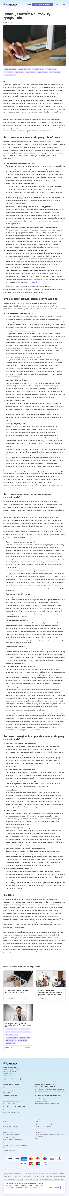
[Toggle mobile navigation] (64, 4)
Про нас (5, 1121)
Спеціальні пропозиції (9, 1150)
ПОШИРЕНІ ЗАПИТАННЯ (9, 1132)
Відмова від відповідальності (11, 1134)
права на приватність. (32, 282)
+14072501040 (7, 1075)
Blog (7, 11)
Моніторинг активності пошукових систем (47, 1103)
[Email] (20, 1079)
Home (3, 11)
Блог (4, 1119)
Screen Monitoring (55, 72)
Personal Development (12, 1034)
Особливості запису (10, 1095)
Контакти (6, 1142)
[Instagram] (4, 1079)
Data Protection (30, 72)
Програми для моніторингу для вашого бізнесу (16, 1110)
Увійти (57, 4)
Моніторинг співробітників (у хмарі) (13, 1087)
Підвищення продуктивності (11, 1112)
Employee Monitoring (10, 69)
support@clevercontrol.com (10, 1073)
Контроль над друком (9, 1103)
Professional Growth (11, 1029)
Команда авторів (8, 1124)
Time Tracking (8, 72)
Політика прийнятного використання (13, 1139)
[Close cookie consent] (63, 1183)
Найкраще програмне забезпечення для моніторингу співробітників (49, 1135)
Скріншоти (6, 1099)
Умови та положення (9, 1137)
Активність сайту (40, 1099)
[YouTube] (12, 1079)
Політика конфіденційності (10, 1126)
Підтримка (38, 1132)
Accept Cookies (54, 1187)
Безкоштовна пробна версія (42, 4)
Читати (27, 999)
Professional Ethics (25, 1037)
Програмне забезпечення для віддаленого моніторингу (46, 1085)
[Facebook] (8, 1079)
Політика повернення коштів (43, 1126)
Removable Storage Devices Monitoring (13, 1101)
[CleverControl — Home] (10, 4)
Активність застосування (42, 1101)
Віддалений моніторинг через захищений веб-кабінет (49, 1089)
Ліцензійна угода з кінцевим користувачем (15, 1145)
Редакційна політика (9, 1129)
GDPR (36, 1139)
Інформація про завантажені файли (45, 1124)
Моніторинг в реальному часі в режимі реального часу (50, 1091)
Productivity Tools (38, 69)
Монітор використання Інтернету (47, 1095)
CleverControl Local (8, 1092)
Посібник (37, 1121)
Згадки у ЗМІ (38, 1119)
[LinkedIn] (16, 1079)
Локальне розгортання (9, 1090)
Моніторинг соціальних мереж (14, 1107)
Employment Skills (22, 1040)
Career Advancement (11, 1032)
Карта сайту (6, 1147)
